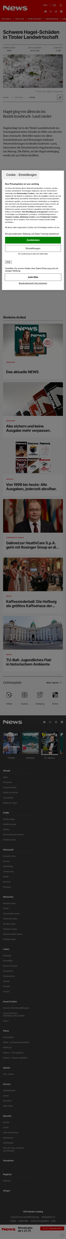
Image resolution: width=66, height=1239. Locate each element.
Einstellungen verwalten (33, 248)
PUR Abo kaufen (33, 277)
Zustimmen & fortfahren (33, 240)
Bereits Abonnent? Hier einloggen (33, 283)
